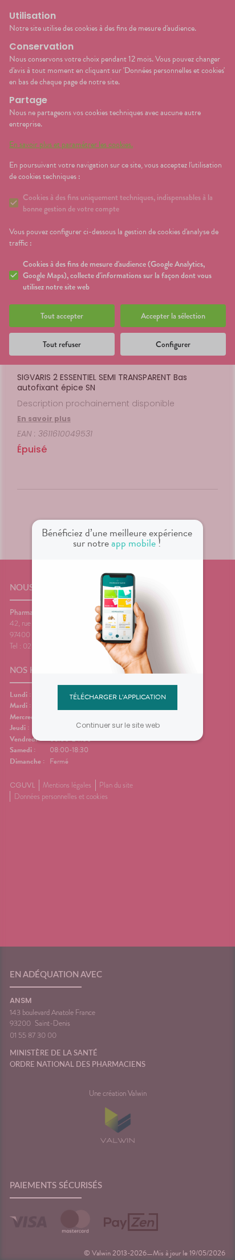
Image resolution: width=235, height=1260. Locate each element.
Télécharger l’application (118, 697)
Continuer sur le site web (118, 725)
